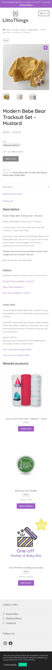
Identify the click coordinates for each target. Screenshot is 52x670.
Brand (23, 30)
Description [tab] (8, 187)
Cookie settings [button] (10, 665)
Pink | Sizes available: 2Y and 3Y (16, 293)
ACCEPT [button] (23, 664)
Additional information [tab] (12, 194)
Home (8, 30)
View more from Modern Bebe (16, 355)
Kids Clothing (41, 172)
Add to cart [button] (26, 583)
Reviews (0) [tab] (8, 201)
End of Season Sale (20, 172)
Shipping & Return (14, 618)
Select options (26, 506)
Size (4, 141)
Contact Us (11, 623)
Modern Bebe (32, 30)
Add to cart (10, 159)
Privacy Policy (12, 613)
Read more (26, 428)
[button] (46, 48)
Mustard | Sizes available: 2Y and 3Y (18, 281)
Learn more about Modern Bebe (17, 349)
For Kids (15, 30)
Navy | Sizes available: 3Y (14, 287)
